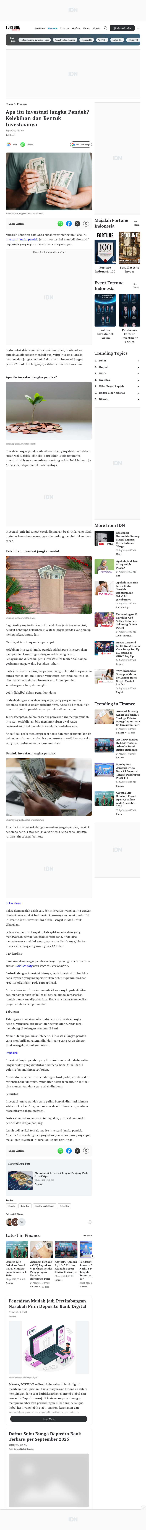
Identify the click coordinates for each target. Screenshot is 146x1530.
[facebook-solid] (69, 223)
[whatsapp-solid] (60, 223)
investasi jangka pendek (22, 239)
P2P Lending (23, 966)
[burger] (138, 28)
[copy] (86, 224)
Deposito (12, 1053)
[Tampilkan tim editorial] (90, 1222)
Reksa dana (13, 903)
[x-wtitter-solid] (77, 223)
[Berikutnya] (92, 1256)
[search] (105, 28)
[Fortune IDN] (13, 28)
